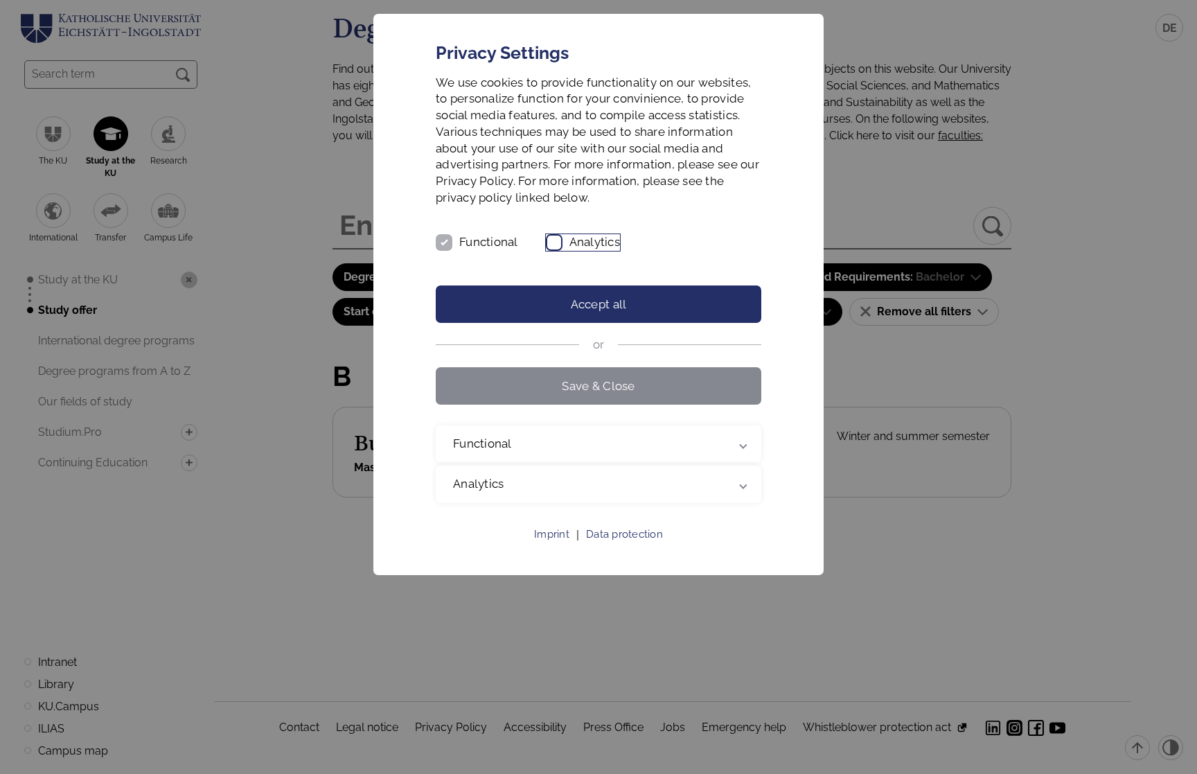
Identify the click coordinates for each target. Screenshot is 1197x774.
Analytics (594, 242)
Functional (488, 242)
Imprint (551, 534)
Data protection (624, 534)
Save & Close (598, 386)
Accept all (599, 304)
